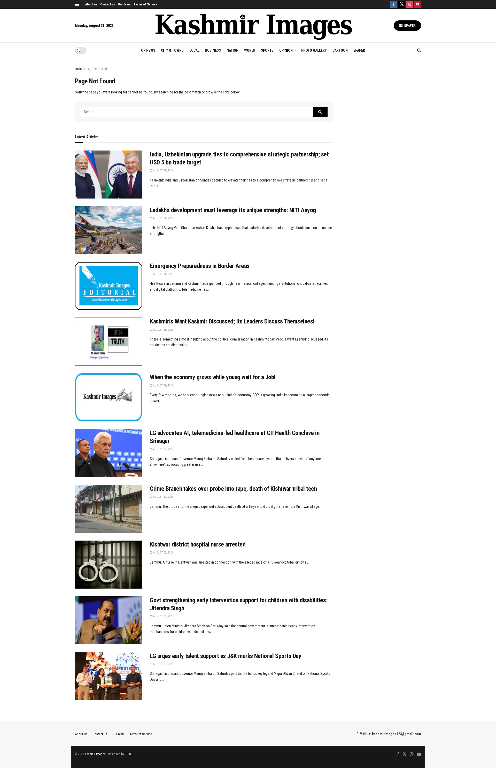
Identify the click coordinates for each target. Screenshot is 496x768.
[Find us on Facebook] (393, 4)
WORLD (249, 50)
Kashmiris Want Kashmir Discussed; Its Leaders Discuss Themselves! (232, 321)
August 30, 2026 (162, 449)
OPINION (286, 50)
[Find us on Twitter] (401, 4)
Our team (124, 4)
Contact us (107, 4)
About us (91, 4)
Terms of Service (146, 4)
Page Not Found (97, 69)
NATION (232, 50)
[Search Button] (419, 50)
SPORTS (267, 50)
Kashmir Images (95, 754)
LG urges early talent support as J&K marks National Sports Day (225, 656)
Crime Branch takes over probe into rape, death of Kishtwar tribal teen (233, 488)
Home (78, 69)
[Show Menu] (77, 4)
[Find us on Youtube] (417, 4)
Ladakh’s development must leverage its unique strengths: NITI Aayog (233, 210)
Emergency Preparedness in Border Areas (200, 266)
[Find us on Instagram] (409, 4)
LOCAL (194, 50)
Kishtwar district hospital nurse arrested (197, 544)
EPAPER (359, 50)
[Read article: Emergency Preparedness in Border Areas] (108, 286)
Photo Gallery (314, 50)
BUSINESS (213, 50)
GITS (128, 754)
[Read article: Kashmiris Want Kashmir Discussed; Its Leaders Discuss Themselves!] (108, 342)
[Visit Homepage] (253, 26)
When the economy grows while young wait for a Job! (213, 377)
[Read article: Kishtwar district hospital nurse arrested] (108, 565)
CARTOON (340, 50)
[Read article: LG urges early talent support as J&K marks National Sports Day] (108, 676)
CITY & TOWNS (172, 50)
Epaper (409, 25)
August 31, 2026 (162, 170)
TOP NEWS (147, 50)
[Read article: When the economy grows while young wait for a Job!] (108, 397)
